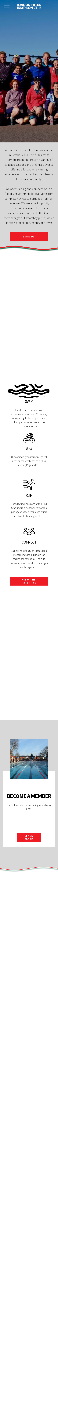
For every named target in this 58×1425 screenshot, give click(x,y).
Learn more (29, 837)
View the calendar (29, 581)
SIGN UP (29, 236)
